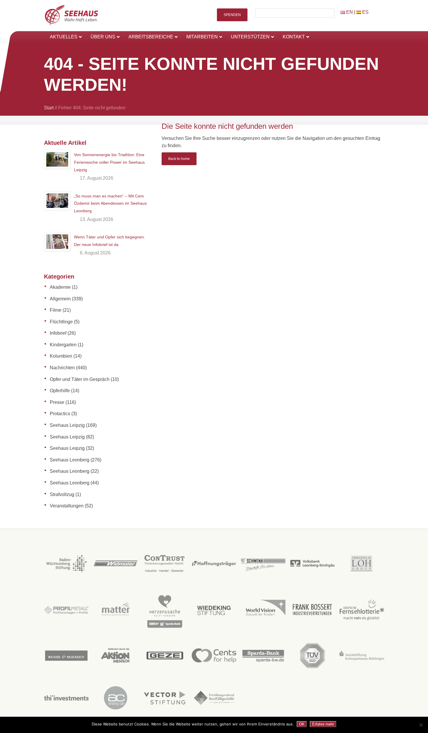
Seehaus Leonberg (69, 459)
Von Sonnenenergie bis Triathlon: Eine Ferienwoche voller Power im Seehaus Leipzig (109, 162)
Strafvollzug (62, 494)
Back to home (179, 159)
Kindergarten (63, 344)
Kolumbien (61, 356)
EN (349, 12)
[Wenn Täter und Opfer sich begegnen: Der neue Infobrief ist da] (57, 241)
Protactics (60, 413)
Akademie (60, 287)
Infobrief (58, 333)
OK (302, 724)
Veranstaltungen (67, 505)
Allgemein (60, 298)
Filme (55, 310)
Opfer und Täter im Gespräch (79, 379)
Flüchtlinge (61, 321)
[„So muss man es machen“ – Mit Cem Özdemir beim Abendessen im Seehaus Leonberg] (57, 200)
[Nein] (421, 725)
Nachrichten (62, 367)
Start (49, 107)
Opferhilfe (60, 390)
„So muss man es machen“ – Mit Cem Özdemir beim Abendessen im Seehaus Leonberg (110, 203)
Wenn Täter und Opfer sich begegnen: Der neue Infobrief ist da (109, 241)
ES (365, 12)
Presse (57, 402)
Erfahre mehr (323, 724)
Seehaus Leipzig (67, 425)
